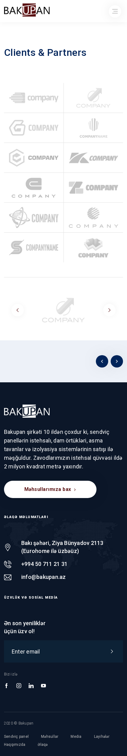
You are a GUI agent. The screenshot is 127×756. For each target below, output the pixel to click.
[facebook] (6, 686)
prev (17, 310)
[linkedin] (31, 686)
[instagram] (19, 686)
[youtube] (43, 686)
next (109, 310)
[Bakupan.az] (27, 411)
